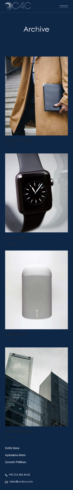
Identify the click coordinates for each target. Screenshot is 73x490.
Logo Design (16, 237)
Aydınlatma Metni (15, 455)
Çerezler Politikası (15, 462)
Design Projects (18, 140)
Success (10, 145)
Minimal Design (18, 431)
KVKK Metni (12, 448)
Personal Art (15, 334)
